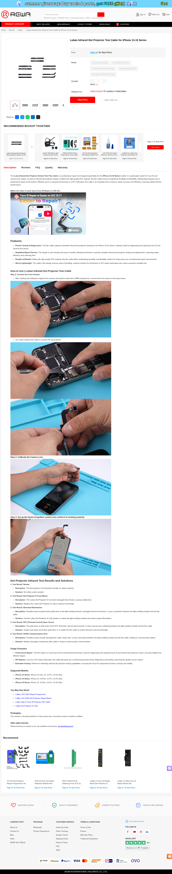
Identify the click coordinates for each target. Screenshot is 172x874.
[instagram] (141, 833)
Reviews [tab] (25, 167)
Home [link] (3, 30)
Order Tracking (62, 831)
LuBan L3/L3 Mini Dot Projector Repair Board (33, 698)
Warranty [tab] (62, 167)
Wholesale (37, 827)
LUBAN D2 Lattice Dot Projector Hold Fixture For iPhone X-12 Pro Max (129, 154)
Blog (12, 835)
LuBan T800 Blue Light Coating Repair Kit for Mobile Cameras (50, 154)
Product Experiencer (41, 831)
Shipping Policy (62, 839)
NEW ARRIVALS (63, 24)
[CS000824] (90, 151)
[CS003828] (50, 151)
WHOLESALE (104, 24)
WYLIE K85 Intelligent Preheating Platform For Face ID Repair (90, 154)
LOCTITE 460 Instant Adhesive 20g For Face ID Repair (110, 154)
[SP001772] (129, 151)
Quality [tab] (49, 167)
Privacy (83, 831)
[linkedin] (147, 833)
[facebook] (128, 833)
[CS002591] (70, 151)
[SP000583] (109, 151)
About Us (13, 827)
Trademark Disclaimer (89, 839)
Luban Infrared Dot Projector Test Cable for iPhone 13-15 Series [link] (51, 30)
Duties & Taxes (62, 842)
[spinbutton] (98, 81)
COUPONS (124, 24)
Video (12, 839)
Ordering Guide (62, 827)
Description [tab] (10, 167)
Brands (12, 30)
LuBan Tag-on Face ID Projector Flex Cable (32, 702)
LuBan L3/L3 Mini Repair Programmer (30, 694)
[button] (92, 81)
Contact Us (14, 831)
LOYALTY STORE (85, 24)
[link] (12, 30)
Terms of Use (85, 827)
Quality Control (62, 835)
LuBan (20, 30)
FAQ (57, 846)
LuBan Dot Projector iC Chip (26, 706)
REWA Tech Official (18, 842)
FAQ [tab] (37, 167)
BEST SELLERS (43, 24)
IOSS (58, 850)
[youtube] (134, 833)
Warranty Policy (86, 835)
